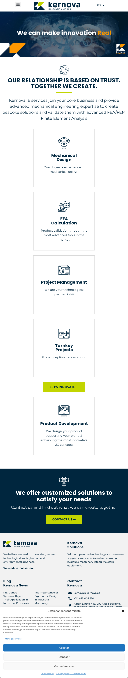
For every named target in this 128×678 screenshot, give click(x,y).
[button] (123, 611)
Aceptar (64, 647)
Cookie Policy (47, 673)
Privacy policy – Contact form (71, 673)
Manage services (13, 638)
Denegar (64, 656)
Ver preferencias (64, 666)
